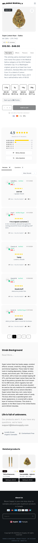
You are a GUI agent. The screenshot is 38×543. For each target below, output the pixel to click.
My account (31, 538)
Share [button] (11, 199)
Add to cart (24, 108)
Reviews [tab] (5, 167)
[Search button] (32, 516)
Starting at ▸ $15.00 (19, 480)
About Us (23, 540)
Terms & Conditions (8, 538)
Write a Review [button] (20, 153)
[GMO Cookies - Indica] (19, 462)
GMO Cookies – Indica (16, 474)
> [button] (28, 336)
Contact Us (15, 540)
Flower (12, 471)
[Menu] (35, 3)
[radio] (6, 89)
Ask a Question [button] (20, 158)
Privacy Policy (21, 538)
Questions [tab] (18, 167)
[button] (26, 199)
